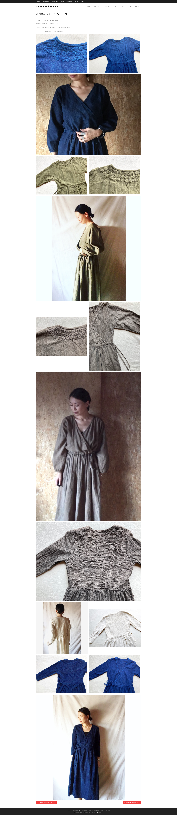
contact (82, 1)
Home (39, 1)
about (76, 1)
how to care (46, 1)
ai (39, 20)
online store (55, 1)
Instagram (69, 1)
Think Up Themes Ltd (85, 812)
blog (62, 1)
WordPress (99, 812)
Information (55, 20)
